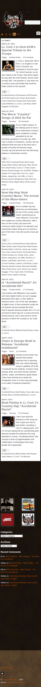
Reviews (12, 121)
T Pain (11, 272)
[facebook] (6, 34)
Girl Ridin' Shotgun (31, 170)
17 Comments (28, 290)
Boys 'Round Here (20, 246)
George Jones (23, 255)
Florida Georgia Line (15, 170)
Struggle (5, 272)
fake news (35, 392)
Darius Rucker (16, 252)
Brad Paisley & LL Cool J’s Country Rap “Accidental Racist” (20, 406)
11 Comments (21, 351)
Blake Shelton (12, 165)
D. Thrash (26, 168)
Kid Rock (29, 258)
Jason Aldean (7, 456)
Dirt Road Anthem (29, 252)
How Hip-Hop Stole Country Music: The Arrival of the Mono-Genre (20, 196)
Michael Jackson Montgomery (13, 179)
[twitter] (2, 34)
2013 (8, 162)
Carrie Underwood (8, 101)
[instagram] (10, 34)
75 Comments (23, 413)
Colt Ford (17, 249)
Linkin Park (21, 260)
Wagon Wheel (19, 182)
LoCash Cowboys (8, 263)
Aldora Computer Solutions (16, 682)
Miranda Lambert (15, 266)
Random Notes (15, 57)
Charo (28, 392)
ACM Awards (20, 95)
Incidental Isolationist (20, 395)
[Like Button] (4, 91)
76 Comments (23, 121)
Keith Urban (31, 101)
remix (19, 269)
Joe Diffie (21, 176)
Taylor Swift (19, 272)
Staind (34, 269)
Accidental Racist (8, 95)
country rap (26, 249)
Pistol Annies (11, 269)
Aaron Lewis (6, 244)
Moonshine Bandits (29, 266)
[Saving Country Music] (13, 29)
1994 (3, 162)
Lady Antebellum (8, 104)
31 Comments (28, 57)
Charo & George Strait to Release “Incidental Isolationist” (19, 344)
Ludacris (19, 263)
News (11, 351)
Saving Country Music (10, 680)
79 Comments (28, 203)
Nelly (26, 179)
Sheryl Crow (26, 269)
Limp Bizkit (12, 260)
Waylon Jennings (19, 275)
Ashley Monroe (31, 244)
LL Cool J (18, 104)
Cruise (19, 168)
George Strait (21, 101)
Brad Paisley (30, 98)
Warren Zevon (7, 275)
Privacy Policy (6, 667)
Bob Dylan (23, 165)
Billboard (19, 330)
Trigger (4, 57)
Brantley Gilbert (7, 249)
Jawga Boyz (12, 176)
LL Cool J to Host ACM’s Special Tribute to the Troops (18, 50)
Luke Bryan (27, 104)
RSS (18, 34)
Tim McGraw (13, 106)
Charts (35, 330)
